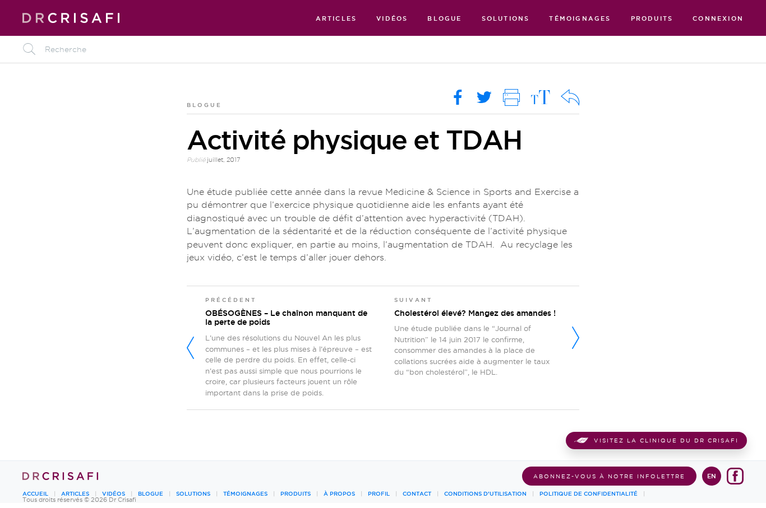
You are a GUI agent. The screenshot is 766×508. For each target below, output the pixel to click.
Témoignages (580, 19)
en (711, 476)
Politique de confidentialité (588, 494)
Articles (336, 19)
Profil (379, 494)
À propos (339, 494)
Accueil (35, 494)
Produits (652, 19)
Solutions (506, 19)
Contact (417, 494)
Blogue (444, 19)
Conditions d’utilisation (485, 494)
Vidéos (392, 19)
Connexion (718, 19)
